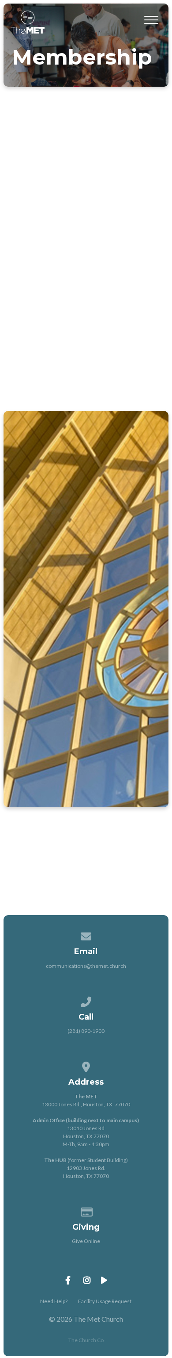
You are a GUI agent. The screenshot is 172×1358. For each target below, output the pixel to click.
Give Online (86, 1241)
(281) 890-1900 (86, 1031)
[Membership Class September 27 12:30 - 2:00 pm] (86, 493)
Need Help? (53, 1301)
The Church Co (86, 1340)
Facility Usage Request (104, 1301)
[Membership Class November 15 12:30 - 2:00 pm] (86, 666)
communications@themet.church (86, 966)
